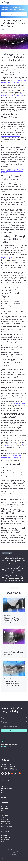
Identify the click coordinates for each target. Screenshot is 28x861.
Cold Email (4, 806)
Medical (3, 842)
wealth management (10, 445)
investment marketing (18, 403)
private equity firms (20, 444)
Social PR (3, 817)
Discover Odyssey (14, 14)
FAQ (2, 790)
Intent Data (4, 810)
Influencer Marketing (6, 826)
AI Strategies (4, 819)
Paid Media (4, 813)
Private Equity (5, 835)
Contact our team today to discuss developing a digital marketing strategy (12, 457)
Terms (14, 852)
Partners (3, 797)
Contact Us (4, 795)
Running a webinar (6, 257)
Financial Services (6, 837)
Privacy (14, 854)
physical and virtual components (10, 136)
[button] (25, 2)
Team (2, 786)
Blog (2, 792)
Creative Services (5, 821)
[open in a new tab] (2, 773)
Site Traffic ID (4, 808)
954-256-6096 (7, 764)
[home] (5, 2)
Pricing (3, 784)
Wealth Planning (5, 839)
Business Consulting (6, 824)
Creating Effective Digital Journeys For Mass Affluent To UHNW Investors (13, 171)
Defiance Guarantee (6, 788)
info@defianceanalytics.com (10, 766)
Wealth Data (4, 815)
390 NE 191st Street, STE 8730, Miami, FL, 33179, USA (10, 769)
